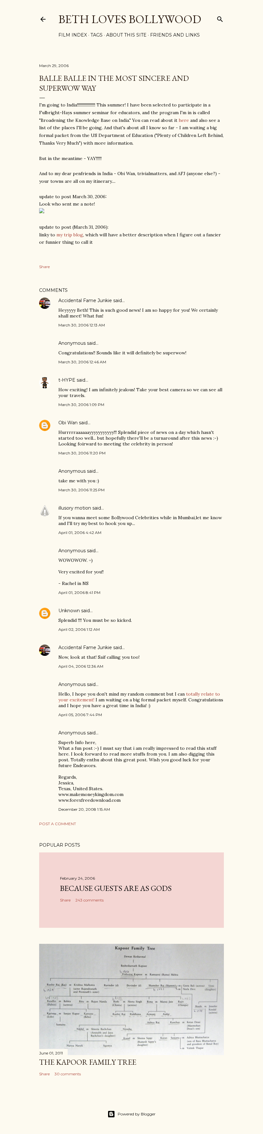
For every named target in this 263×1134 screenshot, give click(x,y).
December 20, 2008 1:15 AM (84, 809)
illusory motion (74, 508)
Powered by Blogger (137, 1114)
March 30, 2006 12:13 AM (81, 325)
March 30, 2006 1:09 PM (81, 404)
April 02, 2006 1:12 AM (79, 629)
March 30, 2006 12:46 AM (82, 362)
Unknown (69, 611)
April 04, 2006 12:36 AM (80, 666)
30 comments (68, 1073)
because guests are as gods (116, 888)
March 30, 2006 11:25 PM (81, 489)
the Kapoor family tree (87, 1062)
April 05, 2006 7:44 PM (80, 714)
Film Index (72, 35)
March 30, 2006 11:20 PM (82, 453)
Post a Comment (57, 823)
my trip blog (69, 235)
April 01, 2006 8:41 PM (79, 592)
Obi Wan (68, 423)
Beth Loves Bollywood (129, 19)
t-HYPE (66, 380)
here (184, 120)
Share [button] (44, 266)
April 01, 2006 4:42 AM (79, 532)
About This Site (126, 35)
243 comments (89, 900)
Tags (96, 35)
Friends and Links (175, 35)
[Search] (220, 18)
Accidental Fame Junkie (85, 300)
